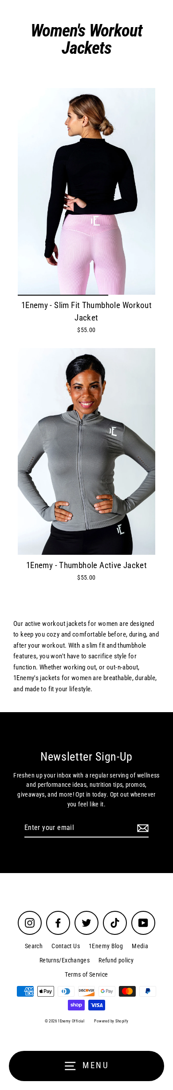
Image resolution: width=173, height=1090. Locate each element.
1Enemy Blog (106, 946)
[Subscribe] (141, 828)
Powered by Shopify (111, 1021)
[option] (86, 191)
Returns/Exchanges (64, 960)
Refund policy (116, 960)
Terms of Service (86, 974)
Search (34, 946)
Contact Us (65, 946)
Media (140, 946)
